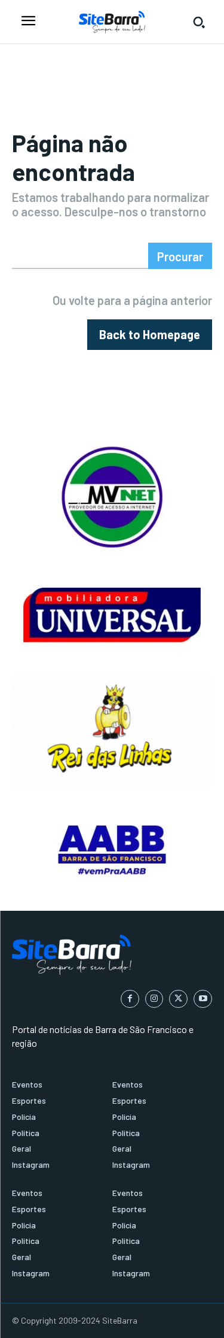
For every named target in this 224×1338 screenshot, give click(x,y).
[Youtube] (203, 999)
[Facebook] (130, 999)
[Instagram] (154, 999)
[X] (178, 999)
